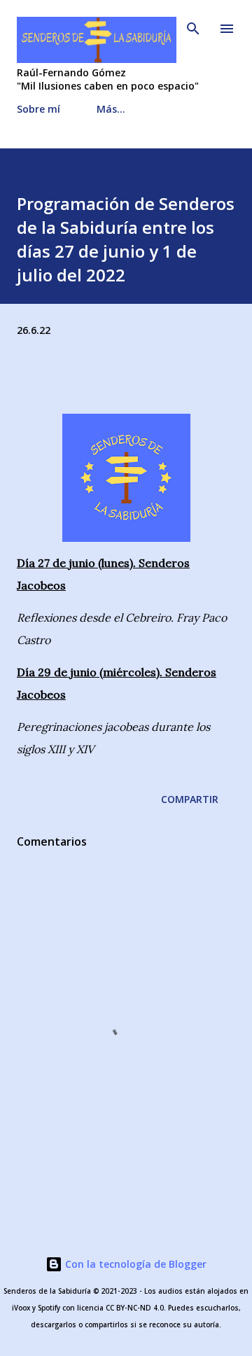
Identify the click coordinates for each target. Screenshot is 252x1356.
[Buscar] (193, 25)
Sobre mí (38, 109)
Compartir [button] (189, 799)
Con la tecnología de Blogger (134, 1264)
